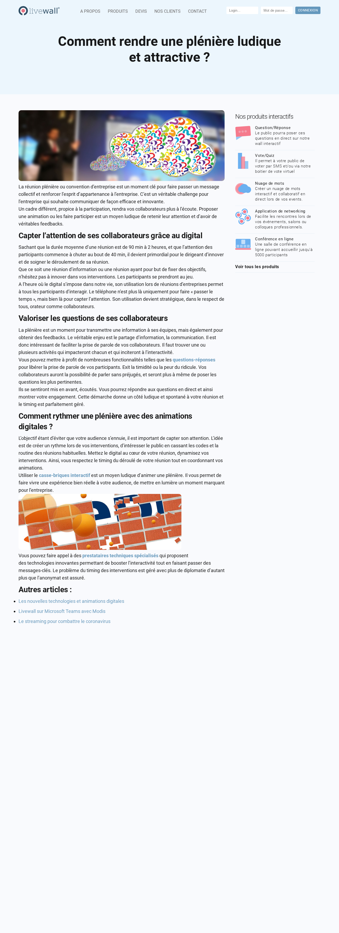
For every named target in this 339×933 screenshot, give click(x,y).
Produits (118, 11)
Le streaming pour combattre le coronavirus (64, 621)
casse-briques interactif (64, 475)
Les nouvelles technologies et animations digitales (71, 601)
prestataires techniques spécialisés (120, 555)
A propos (90, 11)
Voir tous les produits (257, 266)
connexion (308, 10)
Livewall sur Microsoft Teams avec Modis (62, 611)
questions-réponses (194, 359)
